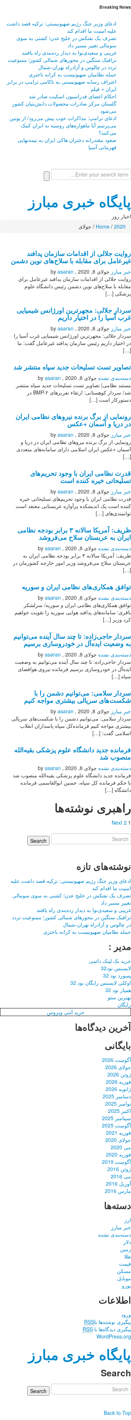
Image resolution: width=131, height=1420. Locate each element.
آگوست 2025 (116, 1125)
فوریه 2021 (118, 1132)
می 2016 (121, 1176)
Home (103, 226)
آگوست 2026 (116, 1059)
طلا (127, 1256)
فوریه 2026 (118, 1081)
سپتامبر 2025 (116, 1118)
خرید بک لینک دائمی (110, 960)
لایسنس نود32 (116, 968)
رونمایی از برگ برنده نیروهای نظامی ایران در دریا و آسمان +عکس (73, 420)
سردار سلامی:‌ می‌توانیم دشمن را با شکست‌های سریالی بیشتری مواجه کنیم (77, 696)
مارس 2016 (118, 1190)
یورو (126, 1285)
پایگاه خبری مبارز (79, 201)
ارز (127, 1219)
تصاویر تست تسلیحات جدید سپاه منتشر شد (72, 366)
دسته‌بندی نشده (114, 377)
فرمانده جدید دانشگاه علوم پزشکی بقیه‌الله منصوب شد (72, 753)
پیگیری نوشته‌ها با (107, 1321)
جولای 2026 (118, 1067)
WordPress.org (113, 1336)
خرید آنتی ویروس (65, 1012)
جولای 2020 (118, 1139)
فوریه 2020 (118, 1154)
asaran (65, 271)
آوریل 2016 (118, 1183)
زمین (125, 1249)
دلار (127, 1241)
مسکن (124, 1270)
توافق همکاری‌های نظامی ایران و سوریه (76, 586)
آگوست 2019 (116, 1161)
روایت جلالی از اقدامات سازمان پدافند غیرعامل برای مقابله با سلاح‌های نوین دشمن (71, 257)
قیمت (125, 1263)
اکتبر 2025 (119, 1110)
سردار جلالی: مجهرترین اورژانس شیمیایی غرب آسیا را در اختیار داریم (74, 313)
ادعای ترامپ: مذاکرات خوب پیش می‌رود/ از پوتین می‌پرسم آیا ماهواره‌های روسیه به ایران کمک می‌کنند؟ (62, 125)
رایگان (124, 1004)
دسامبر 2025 (117, 1096)
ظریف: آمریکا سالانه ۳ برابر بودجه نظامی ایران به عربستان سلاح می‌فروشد (74, 533)
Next (117, 822)
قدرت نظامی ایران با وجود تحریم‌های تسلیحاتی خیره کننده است (80, 476)
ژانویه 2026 (118, 1088)
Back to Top (117, 1412)
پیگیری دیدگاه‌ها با (107, 1329)
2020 (120, 226)
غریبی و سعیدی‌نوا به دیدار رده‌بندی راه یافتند (69, 52)
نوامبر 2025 (118, 1103)
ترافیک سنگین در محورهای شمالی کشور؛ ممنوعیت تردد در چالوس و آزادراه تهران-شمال (62, 63)
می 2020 (121, 1147)
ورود (126, 1314)
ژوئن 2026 (119, 1074)
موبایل (124, 1278)
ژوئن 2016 (119, 1169)
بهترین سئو (119, 997)
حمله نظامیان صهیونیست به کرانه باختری (72, 74)
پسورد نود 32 (117, 975)
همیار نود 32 (118, 989)
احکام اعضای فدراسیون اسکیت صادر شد (72, 96)
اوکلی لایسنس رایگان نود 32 (100, 982)
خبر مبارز (121, 271)
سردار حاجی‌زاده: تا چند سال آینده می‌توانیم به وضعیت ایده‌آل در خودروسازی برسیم (72, 639)
